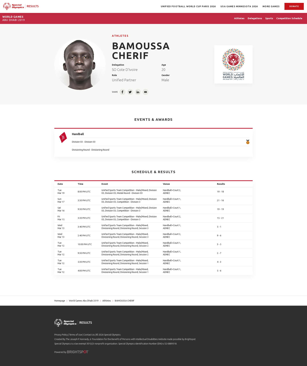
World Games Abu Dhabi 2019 (83, 300)
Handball (78, 134)
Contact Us (89, 334)
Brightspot (190, 339)
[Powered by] (78, 352)
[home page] (21, 6)
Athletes (120, 35)
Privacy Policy (61, 334)
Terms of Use (75, 334)
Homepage (59, 300)
